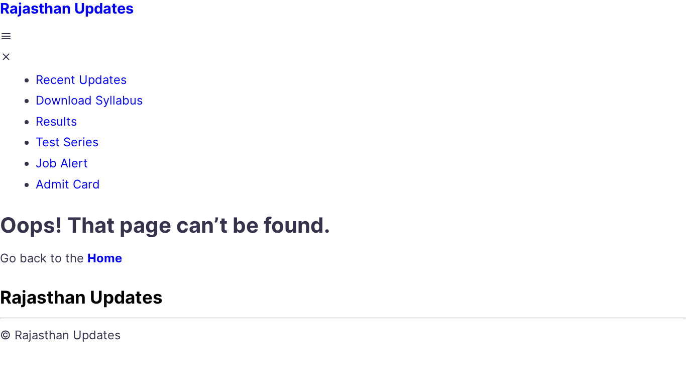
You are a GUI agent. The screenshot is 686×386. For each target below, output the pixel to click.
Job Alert (62, 163)
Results (56, 121)
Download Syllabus (89, 100)
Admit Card (68, 184)
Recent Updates (81, 79)
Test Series (67, 142)
